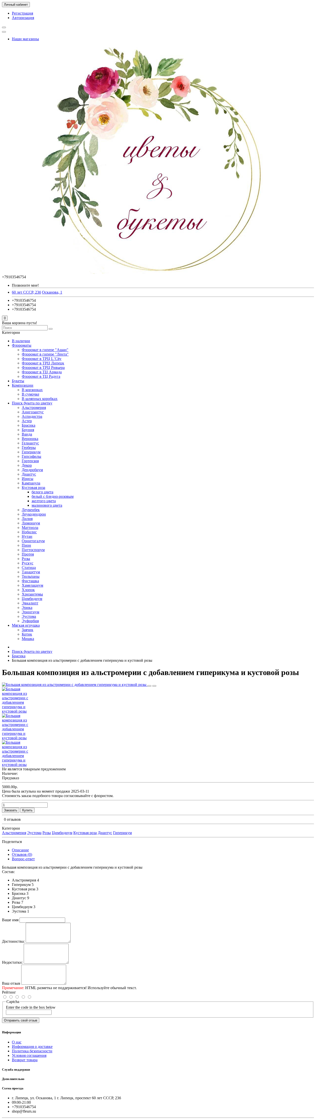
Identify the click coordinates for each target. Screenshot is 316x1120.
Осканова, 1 (52, 292)
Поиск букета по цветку (32, 403)
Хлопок (28, 590)
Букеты (18, 381)
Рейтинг (9, 992)
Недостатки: (12, 962)
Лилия (27, 519)
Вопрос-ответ (23, 859)
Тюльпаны (31, 576)
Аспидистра (32, 416)
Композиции (22, 385)
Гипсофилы (31, 456)
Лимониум (31, 523)
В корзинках (32, 390)
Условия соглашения (29, 1055)
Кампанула (31, 483)
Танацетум (31, 572)
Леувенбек (31, 510)
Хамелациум (32, 585)
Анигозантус (33, 412)
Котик (27, 634)
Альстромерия (34, 407)
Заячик (27, 630)
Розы (26, 559)
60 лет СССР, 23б (26, 292)
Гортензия (30, 461)
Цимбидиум (32, 599)
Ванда (27, 434)
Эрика (27, 607)
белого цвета (42, 492)
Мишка (28, 639)
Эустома (29, 616)
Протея (28, 554)
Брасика (28, 425)
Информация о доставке (32, 1046)
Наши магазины (25, 39)
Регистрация (22, 13)
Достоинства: (13, 941)
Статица (29, 567)
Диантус (29, 474)
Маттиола (30, 527)
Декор (27, 465)
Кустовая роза (33, 487)
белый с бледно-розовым (53, 496)
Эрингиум (30, 612)
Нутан (27, 536)
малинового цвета (47, 505)
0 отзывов (12, 819)
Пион (26, 545)
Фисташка (30, 581)
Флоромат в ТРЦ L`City (41, 359)
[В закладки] (149, 686)
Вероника (30, 439)
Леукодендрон (34, 514)
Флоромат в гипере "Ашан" (45, 350)
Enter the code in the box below (31, 1007)
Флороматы (21, 345)
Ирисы (27, 479)
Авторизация (23, 18)
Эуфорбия (30, 621)
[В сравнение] (154, 686)
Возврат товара (25, 1060)
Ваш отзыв (11, 983)
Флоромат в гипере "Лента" (45, 354)
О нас (16, 1042)
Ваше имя (10, 920)
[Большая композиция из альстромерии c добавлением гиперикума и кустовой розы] (74, 684)
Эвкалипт (30, 603)
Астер (27, 421)
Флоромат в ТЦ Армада (42, 372)
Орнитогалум (33, 541)
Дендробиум (32, 470)
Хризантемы (32, 594)
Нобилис (29, 532)
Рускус (27, 563)
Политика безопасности (32, 1051)
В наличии (21, 341)
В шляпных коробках (40, 399)
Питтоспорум (33, 550)
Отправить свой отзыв (20, 1020)
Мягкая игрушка (26, 625)
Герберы (29, 447)
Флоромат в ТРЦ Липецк (43, 363)
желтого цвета (44, 501)
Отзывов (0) (22, 854)
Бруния (28, 430)
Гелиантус (30, 443)
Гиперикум (31, 452)
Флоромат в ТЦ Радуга (41, 376)
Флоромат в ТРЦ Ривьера (43, 367)
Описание (20, 850)
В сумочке (30, 394)
